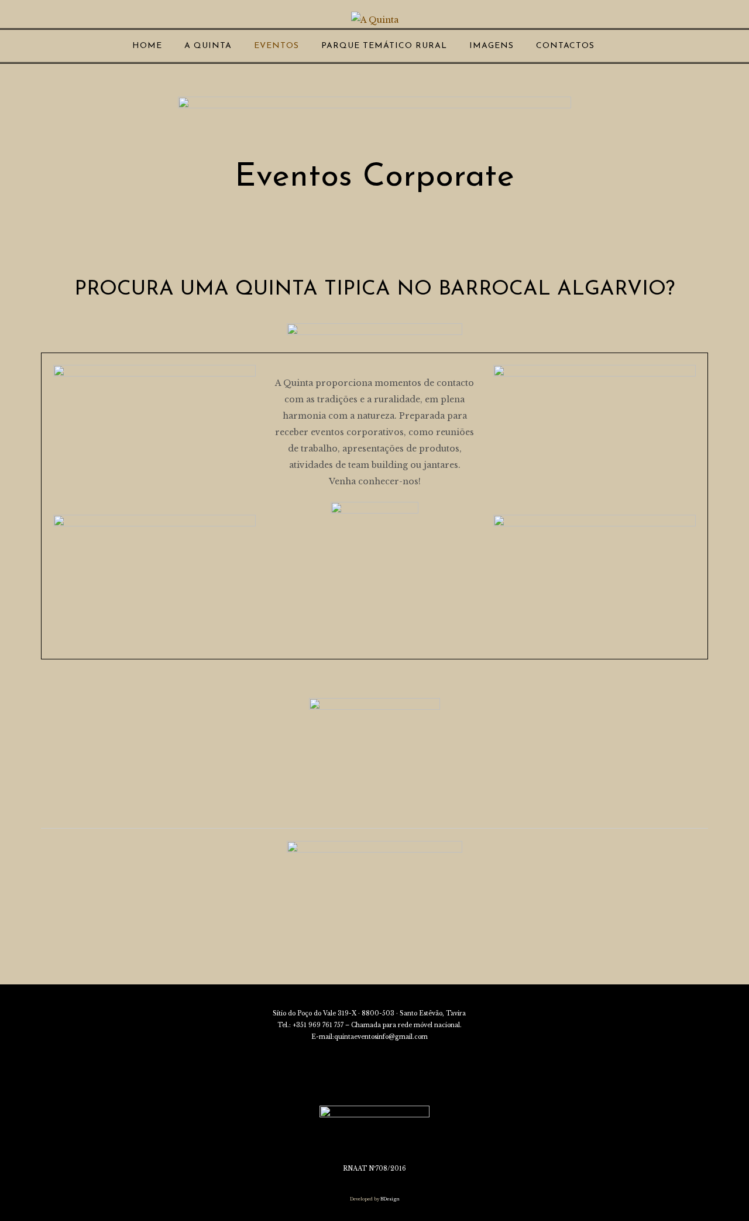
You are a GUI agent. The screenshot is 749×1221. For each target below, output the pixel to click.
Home (147, 46)
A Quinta (208, 46)
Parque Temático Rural (384, 46)
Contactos (565, 46)
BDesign (389, 1199)
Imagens (491, 46)
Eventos (276, 46)
